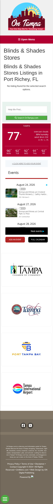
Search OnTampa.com (27, 118)
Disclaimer (40, 464)
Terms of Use (27, 464)
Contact (13, 467)
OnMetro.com (22, 470)
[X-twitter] (30, 425)
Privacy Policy (13, 464)
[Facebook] (23, 425)
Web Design (35, 470)
